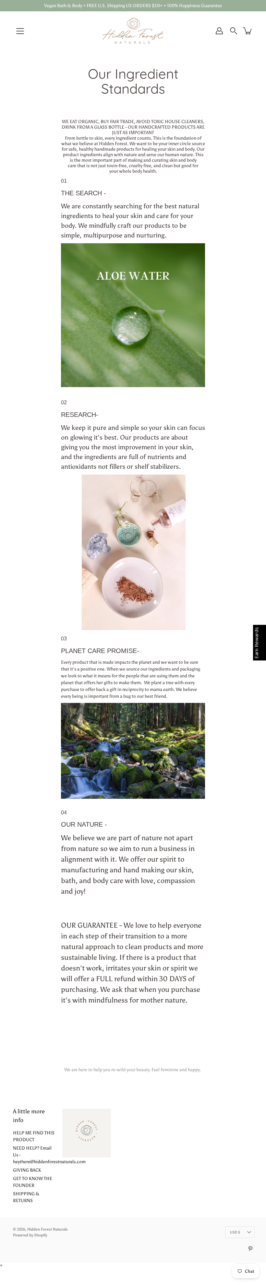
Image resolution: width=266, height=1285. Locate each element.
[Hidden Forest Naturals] (133, 31)
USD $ (235, 1232)
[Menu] (20, 31)
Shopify (40, 1235)
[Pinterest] (250, 1248)
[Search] (233, 31)
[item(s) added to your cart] (248, 31)
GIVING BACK (27, 1170)
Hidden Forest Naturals (47, 1229)
